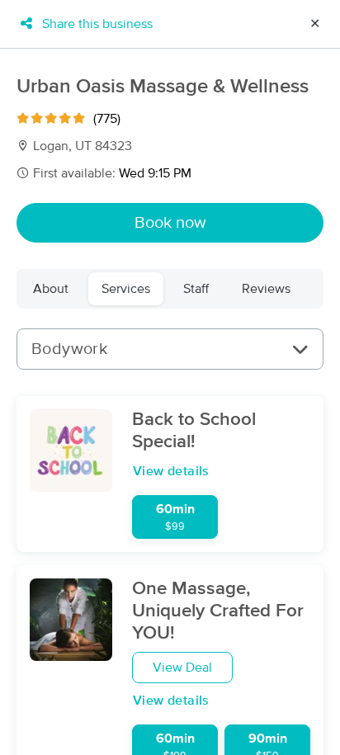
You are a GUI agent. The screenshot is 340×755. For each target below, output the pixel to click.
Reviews (266, 288)
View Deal (182, 667)
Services (126, 288)
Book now (170, 223)
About (50, 288)
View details (171, 471)
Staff (196, 288)
